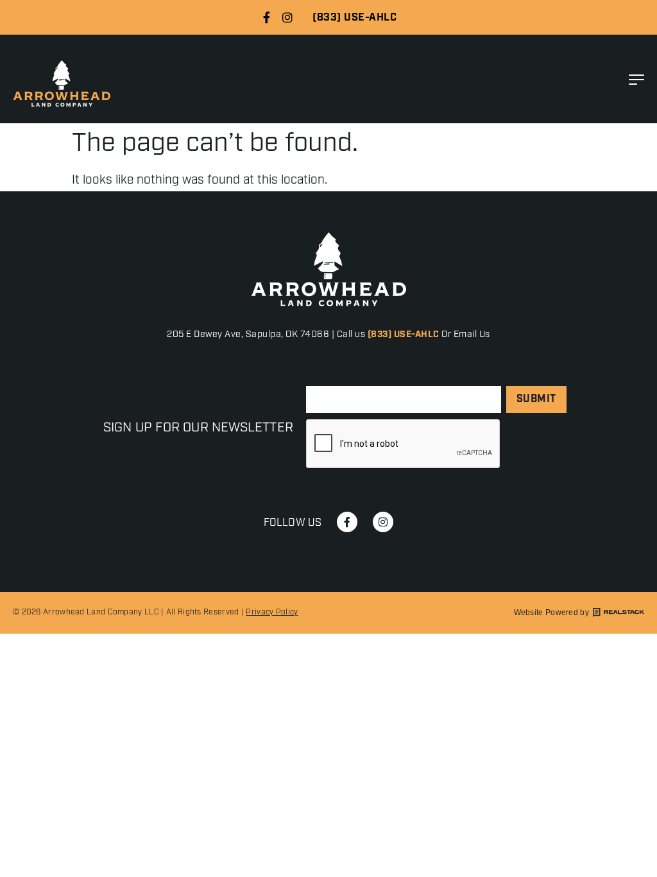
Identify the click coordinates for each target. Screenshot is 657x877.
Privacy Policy (272, 612)
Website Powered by (551, 612)
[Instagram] (287, 17)
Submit (536, 399)
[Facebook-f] (266, 17)
